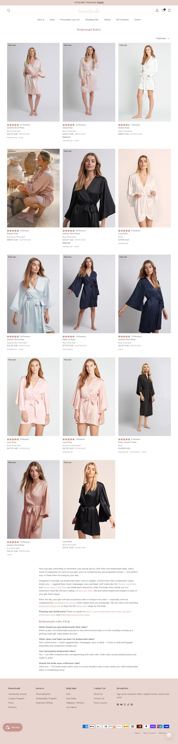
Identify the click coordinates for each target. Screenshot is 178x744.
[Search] (8, 10)
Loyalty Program (16, 698)
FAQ (68, 694)
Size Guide (71, 698)
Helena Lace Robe (84, 590)
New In (40, 19)
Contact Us (99, 698)
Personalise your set (70, 19)
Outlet (137, 19)
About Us (98, 694)
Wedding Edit (91, 19)
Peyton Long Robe (127, 584)
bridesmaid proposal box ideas (74, 615)
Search (137, 733)
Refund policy (164, 733)
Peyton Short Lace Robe (55, 587)
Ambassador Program (46, 698)
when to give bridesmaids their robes (104, 611)
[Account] (156, 10)
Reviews (12, 707)
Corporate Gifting (44, 702)
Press (11, 702)
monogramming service (65, 602)
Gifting (107, 19)
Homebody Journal (17, 694)
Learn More (110, 2)
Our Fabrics (71, 707)
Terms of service (149, 733)
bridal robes (81, 606)
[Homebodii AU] (89, 10)
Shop (52, 19)
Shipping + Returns (75, 702)
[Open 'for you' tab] (169, 735)
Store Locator (100, 702)
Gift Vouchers (122, 19)
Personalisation (43, 694)
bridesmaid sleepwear (49, 606)
